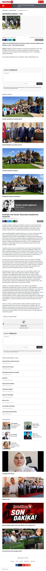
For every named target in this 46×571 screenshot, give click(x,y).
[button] (38, 40)
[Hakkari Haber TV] (7, 1)
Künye (17, 561)
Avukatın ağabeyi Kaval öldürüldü (24, 5)
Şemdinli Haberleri (13, 10)
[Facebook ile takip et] (17, 565)
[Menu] (39, 2)
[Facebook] (3, 40)
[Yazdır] (36, 40)
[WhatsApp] (12, 40)
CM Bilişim (6, 569)
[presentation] (6, 6)
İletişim (21, 561)
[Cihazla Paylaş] (14, 40)
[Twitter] (5, 40)
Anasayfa (6, 10)
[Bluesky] (8, 40)
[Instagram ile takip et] (25, 565)
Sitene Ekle (33, 561)
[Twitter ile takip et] (20, 565)
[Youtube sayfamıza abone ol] (23, 565)
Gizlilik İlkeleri (26, 561)
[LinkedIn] (10, 40)
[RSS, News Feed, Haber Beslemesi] (28, 565)
